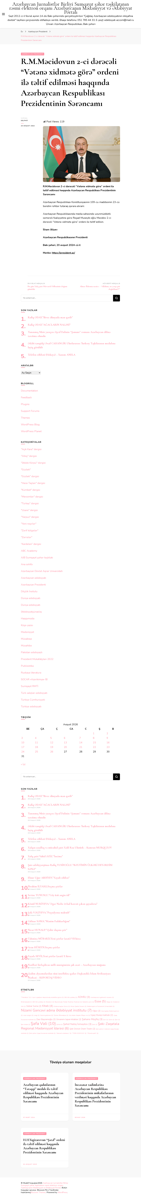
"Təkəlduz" (26, 997)
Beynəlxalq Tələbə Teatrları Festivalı (68, 1002)
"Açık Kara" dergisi (31, 449)
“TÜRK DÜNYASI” (79, 1033)
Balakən (50, 1002)
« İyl (23, 764)
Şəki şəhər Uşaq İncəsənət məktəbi (42, 1033)
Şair (105, 1020)
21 (80, 747)
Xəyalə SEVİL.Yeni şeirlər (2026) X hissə (49, 956)
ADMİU (84, 997)
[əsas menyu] (3, 14)
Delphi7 (24, 121)
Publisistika (27, 666)
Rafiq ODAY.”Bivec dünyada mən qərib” (50, 317)
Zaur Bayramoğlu (46, 1019)
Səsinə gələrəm (46, 1015)
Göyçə (109, 1002)
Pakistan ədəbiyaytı (31, 652)
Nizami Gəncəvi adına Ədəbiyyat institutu (56, 1010)
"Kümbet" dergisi (30, 490)
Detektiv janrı (88, 1002)
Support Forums (30, 411)
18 (36, 747)
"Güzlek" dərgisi (30, 476)
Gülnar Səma (33, 1006)
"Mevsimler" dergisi (32, 496)
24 (22, 751)
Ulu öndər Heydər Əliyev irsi (79, 1015)
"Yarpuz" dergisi (30, 517)
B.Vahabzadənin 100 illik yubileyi (33, 1002)
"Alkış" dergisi (29, 456)
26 (51, 751)
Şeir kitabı (25, 1024)
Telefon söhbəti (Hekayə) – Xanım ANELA (51, 354)
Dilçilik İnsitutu (29, 591)
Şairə (111, 1020)
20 (65, 747)
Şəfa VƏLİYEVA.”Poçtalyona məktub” (49, 912)
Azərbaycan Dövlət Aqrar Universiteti (42, 571)
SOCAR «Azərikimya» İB (34, 679)
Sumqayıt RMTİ (29, 686)
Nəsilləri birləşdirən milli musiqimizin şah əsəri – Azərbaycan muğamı (67, 965)
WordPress (62, 1192)
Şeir (117, 1020)
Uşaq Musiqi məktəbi (102, 1015)
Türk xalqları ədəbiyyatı (34, 693)
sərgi (37, 1015)
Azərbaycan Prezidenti (32, 54)
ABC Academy (29, 550)
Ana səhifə (27, 564)
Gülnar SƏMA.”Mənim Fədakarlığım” (49, 921)
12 (51, 742)
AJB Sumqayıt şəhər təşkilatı (37, 557)
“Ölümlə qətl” (92, 1033)
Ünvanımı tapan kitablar (68, 1019)
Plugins (25, 404)
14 (80, 742)
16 (108, 742)
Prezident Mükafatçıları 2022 (37, 659)
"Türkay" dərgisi (30, 503)
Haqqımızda (27, 618)
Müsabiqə (26, 638)
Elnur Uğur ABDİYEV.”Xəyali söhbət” (49, 877)
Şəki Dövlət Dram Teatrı (82, 1028)
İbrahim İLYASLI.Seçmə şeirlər (45, 886)
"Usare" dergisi (29, 510)
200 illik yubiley (70, 997)
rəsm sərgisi (28, 1015)
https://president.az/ (63, 252)
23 (108, 747)
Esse (100, 1001)
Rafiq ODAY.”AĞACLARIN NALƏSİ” (49, 324)
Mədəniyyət (27, 632)
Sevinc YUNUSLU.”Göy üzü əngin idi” (49, 895)
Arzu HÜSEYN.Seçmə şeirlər (44, 947)
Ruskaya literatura (31, 672)
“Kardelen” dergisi (31, 544)
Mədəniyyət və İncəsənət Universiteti (100, 1006)
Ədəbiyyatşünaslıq (31, 611)
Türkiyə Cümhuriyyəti (33, 699)
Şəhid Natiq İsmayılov (77, 1024)
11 (36, 742)
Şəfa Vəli (43, 1023)
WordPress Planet (31, 431)
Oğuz (96, 1010)
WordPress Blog (30, 424)
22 (94, 747)
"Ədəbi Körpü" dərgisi (33, 462)
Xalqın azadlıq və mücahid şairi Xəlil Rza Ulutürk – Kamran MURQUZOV (70, 847)
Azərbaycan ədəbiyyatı (33, 578)
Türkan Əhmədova (61, 1015)
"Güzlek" (26, 469)
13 (65, 742)
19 (51, 747)
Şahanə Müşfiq (92, 1019)
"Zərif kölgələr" (29, 530)
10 (22, 742)
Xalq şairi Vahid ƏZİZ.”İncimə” (45, 856)
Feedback (26, 397)
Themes (25, 417)
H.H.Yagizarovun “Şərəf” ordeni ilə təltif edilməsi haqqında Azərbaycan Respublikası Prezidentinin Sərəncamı (44, 1146)
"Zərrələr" (26, 537)
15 (94, 742)
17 (22, 747)
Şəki (94, 1024)
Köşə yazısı (27, 625)
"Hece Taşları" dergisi (33, 483)
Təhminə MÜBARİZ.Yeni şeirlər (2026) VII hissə (54, 938)
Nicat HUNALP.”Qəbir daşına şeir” (47, 930)
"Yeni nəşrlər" (28, 523)
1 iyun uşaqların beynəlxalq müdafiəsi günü (47, 997)
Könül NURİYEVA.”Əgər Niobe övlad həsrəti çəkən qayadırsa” (62, 904)
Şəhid (59, 1024)
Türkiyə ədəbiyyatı (31, 706)
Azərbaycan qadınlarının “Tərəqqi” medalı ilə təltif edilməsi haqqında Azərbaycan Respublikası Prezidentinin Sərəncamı (43, 1093)
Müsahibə (26, 645)
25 (36, 751)
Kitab (47, 1006)
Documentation (29, 390)
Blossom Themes (38, 1192)
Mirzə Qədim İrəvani (78, 1006)
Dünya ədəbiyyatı (30, 598)
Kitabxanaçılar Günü (62, 1006)
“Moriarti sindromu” (63, 1033)
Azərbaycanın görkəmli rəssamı (102, 997)
